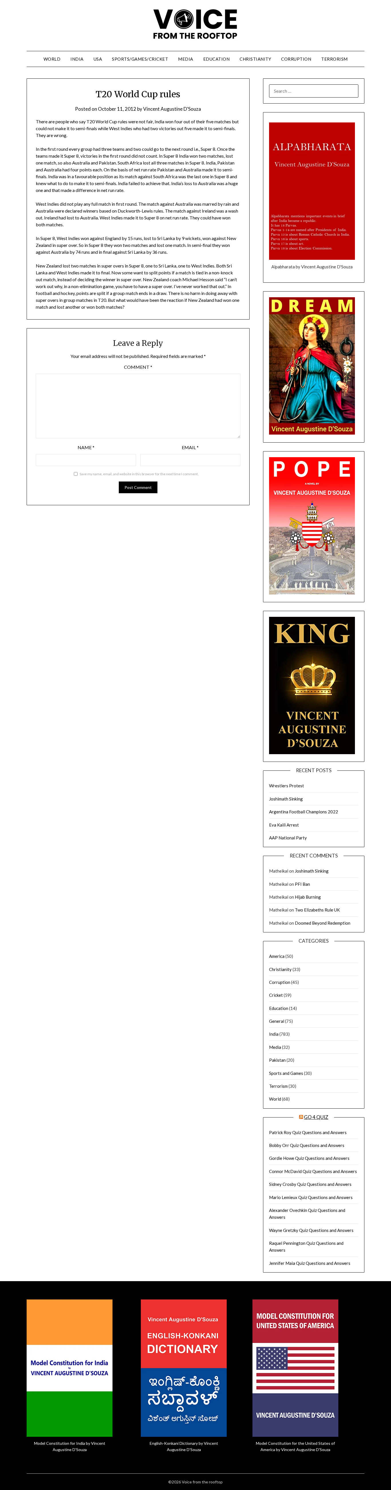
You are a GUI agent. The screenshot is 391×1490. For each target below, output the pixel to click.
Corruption (296, 59)
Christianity (255, 59)
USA (98, 59)
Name (86, 447)
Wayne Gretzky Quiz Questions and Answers (311, 1230)
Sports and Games (286, 1073)
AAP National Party (288, 837)
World (52, 59)
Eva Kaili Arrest (284, 824)
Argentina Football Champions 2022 (303, 811)
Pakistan (277, 1060)
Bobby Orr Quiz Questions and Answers (306, 1145)
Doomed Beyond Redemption (322, 923)
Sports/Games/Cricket (140, 59)
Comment (138, 367)
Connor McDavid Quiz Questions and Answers (313, 1171)
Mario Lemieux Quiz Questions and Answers (311, 1197)
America (277, 956)
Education (216, 59)
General (276, 1021)
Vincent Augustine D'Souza (172, 109)
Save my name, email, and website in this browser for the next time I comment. (139, 474)
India (77, 59)
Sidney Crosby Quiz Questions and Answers (310, 1184)
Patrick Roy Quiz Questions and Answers (308, 1132)
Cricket (276, 995)
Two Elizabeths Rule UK (317, 909)
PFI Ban (302, 884)
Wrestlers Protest (286, 785)
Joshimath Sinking (286, 798)
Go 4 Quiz (316, 1117)
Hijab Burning (308, 896)
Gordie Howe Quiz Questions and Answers (309, 1158)
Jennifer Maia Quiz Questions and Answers (309, 1263)
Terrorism (334, 59)
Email (190, 447)
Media (185, 59)
